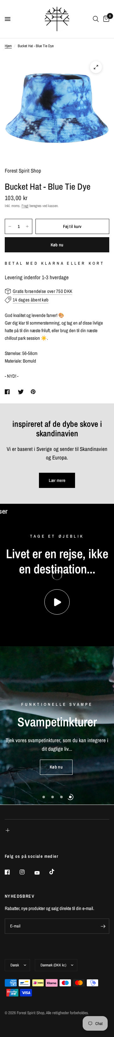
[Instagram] (27, 872)
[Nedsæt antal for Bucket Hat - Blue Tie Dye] (10, 226)
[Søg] (96, 19)
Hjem (8, 45)
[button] (56, 767)
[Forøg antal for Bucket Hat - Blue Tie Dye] (27, 226)
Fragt (25, 205)
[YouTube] (41, 873)
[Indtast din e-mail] (103, 926)
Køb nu (57, 245)
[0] (105, 19)
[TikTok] (56, 872)
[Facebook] (12, 872)
